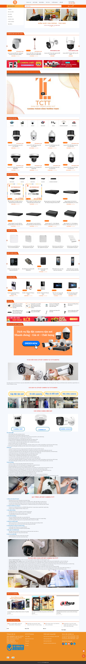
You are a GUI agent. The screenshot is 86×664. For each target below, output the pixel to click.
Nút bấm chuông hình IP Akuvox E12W (28, 293)
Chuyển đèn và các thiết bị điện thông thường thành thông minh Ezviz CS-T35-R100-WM (17, 305)
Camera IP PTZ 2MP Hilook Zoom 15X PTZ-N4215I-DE (52, 168)
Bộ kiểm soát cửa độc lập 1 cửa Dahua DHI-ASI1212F (13, 269)
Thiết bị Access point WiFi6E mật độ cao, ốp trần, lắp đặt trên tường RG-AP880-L (13, 247)
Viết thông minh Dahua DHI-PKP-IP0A (54, 311)
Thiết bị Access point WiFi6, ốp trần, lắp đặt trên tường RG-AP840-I (28, 247)
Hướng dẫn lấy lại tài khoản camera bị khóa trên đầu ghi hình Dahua (66, 646)
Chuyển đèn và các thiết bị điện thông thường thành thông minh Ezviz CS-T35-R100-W (36, 305)
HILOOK (12, 125)
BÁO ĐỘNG (10, 16)
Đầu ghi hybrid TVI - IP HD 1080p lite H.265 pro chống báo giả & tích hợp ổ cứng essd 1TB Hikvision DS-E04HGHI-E (71, 224)
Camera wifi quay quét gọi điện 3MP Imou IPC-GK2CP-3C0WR (52, 54)
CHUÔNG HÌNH (11, 19)
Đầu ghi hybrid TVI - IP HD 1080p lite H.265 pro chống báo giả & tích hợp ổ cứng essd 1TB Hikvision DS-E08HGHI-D (52, 224)
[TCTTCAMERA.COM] (15, 2)
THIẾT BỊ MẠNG (11, 21)
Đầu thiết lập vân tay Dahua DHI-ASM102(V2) (28, 269)
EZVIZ (53, 125)
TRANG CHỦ (28, 2)
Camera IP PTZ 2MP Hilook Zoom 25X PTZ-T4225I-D (52, 146)
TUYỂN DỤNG (54, 2)
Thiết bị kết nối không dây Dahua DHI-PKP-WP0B (36, 311)
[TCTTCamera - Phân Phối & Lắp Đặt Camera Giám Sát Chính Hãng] (15, 44)
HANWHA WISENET (64, 125)
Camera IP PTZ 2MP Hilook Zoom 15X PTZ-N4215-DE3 (70, 146)
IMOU (22, 125)
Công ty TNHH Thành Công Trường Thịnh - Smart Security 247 (23, 71)
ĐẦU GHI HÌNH (11, 11)
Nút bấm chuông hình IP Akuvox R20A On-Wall (13, 293)
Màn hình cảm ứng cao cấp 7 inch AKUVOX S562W (72, 293)
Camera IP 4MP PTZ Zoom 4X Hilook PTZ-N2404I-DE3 (34, 168)
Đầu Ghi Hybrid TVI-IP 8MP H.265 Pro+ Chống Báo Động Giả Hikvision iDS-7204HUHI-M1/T (34, 202)
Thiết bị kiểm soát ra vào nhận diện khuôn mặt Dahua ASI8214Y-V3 (57, 269)
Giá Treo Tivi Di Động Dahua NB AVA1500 (73, 304)
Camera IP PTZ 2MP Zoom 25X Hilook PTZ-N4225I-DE (70, 168)
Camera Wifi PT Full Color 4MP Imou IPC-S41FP (34, 54)
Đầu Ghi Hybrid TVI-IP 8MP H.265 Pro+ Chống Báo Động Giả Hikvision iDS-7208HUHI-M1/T (15, 202)
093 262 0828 (72, 3)
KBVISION (43, 125)
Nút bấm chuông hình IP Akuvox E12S (43, 293)
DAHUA (32, 125)
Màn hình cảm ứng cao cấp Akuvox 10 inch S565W (58, 293)
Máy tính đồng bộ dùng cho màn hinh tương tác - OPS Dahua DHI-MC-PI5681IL (18, 312)
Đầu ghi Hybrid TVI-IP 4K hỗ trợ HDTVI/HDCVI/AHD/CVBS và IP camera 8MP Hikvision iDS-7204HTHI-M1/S (70, 202)
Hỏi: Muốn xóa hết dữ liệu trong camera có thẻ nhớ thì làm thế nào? (43, 646)
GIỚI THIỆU (35, 2)
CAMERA (9, 9)
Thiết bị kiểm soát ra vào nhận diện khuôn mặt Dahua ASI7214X (72, 269)
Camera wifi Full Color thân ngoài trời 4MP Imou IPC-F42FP (15, 54)
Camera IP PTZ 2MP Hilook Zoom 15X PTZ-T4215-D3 (15, 146)
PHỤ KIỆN (10, 14)
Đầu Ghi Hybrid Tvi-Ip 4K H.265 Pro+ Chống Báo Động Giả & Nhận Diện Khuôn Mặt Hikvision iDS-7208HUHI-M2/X (34, 224)
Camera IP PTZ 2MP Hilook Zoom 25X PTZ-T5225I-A (34, 146)
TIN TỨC (47, 2)
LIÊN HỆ (61, 2)
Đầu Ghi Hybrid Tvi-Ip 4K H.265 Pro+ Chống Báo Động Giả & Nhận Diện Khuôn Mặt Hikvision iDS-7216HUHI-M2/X (15, 224)
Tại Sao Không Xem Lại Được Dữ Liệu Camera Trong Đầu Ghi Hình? (18, 646)
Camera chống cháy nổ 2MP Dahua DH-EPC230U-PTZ (73, 311)
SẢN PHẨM (41, 2)
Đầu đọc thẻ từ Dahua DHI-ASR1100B (43, 269)
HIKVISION (74, 125)
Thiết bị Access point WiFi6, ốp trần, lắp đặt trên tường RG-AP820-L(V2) (72, 247)
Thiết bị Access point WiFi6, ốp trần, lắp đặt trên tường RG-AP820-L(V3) (57, 247)
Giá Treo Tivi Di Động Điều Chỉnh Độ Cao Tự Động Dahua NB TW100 (54, 305)
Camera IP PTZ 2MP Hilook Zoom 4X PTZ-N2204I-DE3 (15, 168)
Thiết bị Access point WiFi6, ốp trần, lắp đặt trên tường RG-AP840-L (43, 247)
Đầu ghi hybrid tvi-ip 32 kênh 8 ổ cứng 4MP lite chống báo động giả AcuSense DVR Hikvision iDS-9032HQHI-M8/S (52, 202)
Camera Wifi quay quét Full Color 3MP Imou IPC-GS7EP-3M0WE (71, 54)
